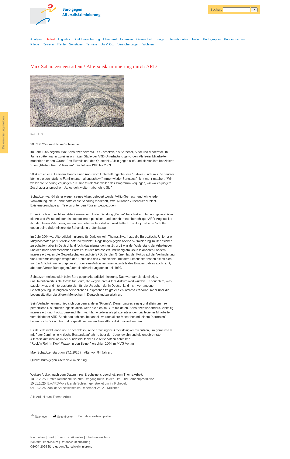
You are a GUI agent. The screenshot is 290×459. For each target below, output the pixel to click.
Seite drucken (65, 416)
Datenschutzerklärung (75, 442)
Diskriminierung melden (3, 133)
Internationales (178, 39)
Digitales (64, 39)
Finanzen (126, 39)
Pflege (34, 44)
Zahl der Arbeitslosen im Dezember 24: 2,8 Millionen (83, 388)
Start (51, 437)
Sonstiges (76, 44)
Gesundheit (144, 39)
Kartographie (212, 39)
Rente (61, 44)
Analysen (36, 39)
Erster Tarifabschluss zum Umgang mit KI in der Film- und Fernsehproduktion (100, 379)
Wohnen (148, 44)
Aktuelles (77, 437)
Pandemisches (234, 39)
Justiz (195, 39)
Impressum (50, 442)
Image (160, 39)
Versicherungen (128, 44)
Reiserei (48, 44)
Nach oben (41, 416)
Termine (91, 44)
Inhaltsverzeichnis (98, 437)
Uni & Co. (107, 44)
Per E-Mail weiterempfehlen (95, 416)
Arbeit (51, 39)
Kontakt (35, 442)
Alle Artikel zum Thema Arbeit (50, 397)
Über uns (62, 437)
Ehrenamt (110, 39)
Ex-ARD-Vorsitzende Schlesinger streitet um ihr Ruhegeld (87, 383)
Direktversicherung (86, 39)
